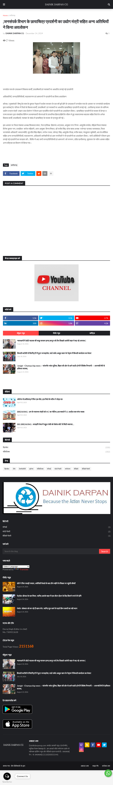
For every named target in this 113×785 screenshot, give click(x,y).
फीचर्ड (49, 469)
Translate (24, 569)
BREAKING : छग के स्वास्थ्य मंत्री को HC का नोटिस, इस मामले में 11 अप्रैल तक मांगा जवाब (50, 411)
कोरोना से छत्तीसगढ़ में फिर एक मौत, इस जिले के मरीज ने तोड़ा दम (40, 399)
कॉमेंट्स (92, 333)
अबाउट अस (85, 766)
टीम (14, 469)
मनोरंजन (67, 469)
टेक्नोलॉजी (22, 469)
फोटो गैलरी (58, 469)
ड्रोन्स (31, 469)
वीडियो (76, 469)
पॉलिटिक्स (56, 451)
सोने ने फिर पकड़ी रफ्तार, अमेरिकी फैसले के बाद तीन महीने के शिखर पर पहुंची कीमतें (46, 583)
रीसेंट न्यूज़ (56, 333)
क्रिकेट (56, 447)
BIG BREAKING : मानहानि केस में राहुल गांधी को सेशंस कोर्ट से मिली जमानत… (45, 424)
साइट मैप (95, 766)
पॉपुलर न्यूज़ (21, 333)
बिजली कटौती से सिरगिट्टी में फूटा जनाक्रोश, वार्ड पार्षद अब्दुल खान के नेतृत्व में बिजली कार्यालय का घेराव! (54, 353)
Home (5, 15)
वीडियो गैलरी (86, 469)
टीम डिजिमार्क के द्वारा (18, 766)
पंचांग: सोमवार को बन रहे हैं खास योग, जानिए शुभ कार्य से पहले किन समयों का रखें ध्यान (47, 608)
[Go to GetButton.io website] (7, 782)
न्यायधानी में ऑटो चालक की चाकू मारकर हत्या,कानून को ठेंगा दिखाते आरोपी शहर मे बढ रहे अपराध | (51, 340)
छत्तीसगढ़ (12, 15)
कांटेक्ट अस (106, 766)
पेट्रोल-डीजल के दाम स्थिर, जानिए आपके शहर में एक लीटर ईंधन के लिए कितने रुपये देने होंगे (49, 596)
